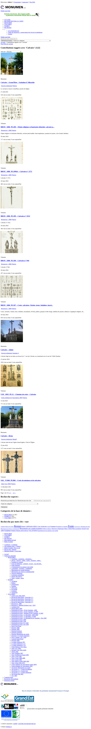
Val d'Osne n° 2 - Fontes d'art (19, 671)
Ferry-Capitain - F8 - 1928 (18, 637)
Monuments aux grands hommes (31, 528)
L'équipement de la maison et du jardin (22, 567)
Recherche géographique (11, 679)
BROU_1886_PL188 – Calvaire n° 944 (15, 261)
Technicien (14, 592)
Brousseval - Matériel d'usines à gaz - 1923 (23, 605)
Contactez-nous (8, 677)
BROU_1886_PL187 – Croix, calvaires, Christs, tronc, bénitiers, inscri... (27, 305)
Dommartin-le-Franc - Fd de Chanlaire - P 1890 (24, 611)
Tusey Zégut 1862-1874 (18, 663)
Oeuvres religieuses (6, 86)
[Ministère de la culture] (16, 708)
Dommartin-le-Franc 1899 (18, 619)
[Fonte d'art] (2, 708)
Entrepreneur (15, 584)
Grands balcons (77, 526)
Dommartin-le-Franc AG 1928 (19, 623)
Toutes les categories (10, 556)
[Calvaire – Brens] (12, 428)
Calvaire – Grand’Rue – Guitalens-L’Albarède (17, 82)
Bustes (23, 526)
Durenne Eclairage (16, 631)
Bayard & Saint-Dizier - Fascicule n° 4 (22, 600)
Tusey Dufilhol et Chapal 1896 (20, 655)
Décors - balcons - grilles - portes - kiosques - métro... (26, 560)
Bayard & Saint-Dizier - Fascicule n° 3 (22, 599)
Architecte (3, 526)
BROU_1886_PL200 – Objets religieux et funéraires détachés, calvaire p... (27, 127)
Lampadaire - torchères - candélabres (21, 568)
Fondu (48, 526)
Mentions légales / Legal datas (12, 551)
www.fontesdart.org (13, 31)
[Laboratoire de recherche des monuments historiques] (22, 708)
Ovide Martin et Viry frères (19, 647)
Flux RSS (32, 2)
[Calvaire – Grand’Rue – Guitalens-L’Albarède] (12, 74)
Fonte (71, 526)
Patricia (15, 86)
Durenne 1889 (15, 629)
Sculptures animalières (17, 575)
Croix (39, 526)
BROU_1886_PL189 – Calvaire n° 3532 (15, 216)
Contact (10, 34)
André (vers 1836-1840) (18, 595)
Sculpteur (7, 530)
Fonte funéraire (15, 565)
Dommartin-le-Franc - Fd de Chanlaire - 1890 (24, 610)
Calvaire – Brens (7, 436)
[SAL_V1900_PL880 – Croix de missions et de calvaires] (12, 472)
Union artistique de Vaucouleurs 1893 (11, 397)
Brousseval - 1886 (6, 130)
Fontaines (53, 526)
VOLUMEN (8, 24)
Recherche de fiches (6, 40)
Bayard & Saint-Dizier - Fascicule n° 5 (22, 602)
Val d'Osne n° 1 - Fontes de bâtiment (21, 669)
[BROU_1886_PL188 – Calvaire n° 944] (12, 252)
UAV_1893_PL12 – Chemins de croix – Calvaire (18, 394)
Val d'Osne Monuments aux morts (20, 667)
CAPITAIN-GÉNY (31, 526)
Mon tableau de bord (10, 540)
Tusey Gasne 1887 (16, 656)
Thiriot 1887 (14, 651)
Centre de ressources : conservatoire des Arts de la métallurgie (25, 32)
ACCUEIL (7, 19)
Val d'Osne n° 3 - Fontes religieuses (21, 672)
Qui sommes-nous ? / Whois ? (12, 546)
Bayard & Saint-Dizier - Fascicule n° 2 (22, 597)
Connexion (25, 2)
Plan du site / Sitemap (10, 549)
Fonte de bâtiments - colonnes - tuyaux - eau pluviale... (26, 564)
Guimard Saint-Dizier (17, 639)
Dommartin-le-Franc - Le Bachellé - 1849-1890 (24, 615)
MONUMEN (8, 23)
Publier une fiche (5, 11)
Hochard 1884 (15, 640)
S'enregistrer (17, 2)
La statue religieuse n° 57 (18, 643)
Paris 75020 (68, 528)
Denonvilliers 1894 (16, 608)
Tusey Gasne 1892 (16, 659)
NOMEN (7, 26)
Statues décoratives (22, 530)
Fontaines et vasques (62, 526)
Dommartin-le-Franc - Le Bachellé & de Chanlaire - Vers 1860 (28, 618)
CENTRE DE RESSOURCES (27, 723)
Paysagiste (14, 589)
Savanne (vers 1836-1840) (18, 650)
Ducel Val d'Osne (16, 626)
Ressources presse (9, 680)
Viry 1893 (14, 675)
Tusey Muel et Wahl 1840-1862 (20, 661)
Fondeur (13, 586)
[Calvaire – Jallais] (12, 341)
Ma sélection (7, 27)
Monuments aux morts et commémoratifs (22, 572)
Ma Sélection (8, 538)
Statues (13, 530)
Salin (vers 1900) (6, 484)
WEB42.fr (9, 726)
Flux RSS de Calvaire (7, 44)
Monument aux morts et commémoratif (10, 528)
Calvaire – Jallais (7, 350)
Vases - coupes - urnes (17, 578)
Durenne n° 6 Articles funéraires (20, 635)
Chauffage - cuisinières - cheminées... (21, 559)
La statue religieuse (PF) (18, 642)
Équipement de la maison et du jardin (47, 530)
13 (13, 493)
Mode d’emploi (8, 541)
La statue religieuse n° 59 (18, 645)
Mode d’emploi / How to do (12, 548)
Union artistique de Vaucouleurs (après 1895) (24, 664)
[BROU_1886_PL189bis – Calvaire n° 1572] (12, 163)
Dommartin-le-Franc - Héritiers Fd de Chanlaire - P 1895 (27, 613)
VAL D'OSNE (33, 530)
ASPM (15, 723)
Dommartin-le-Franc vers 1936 (20, 624)
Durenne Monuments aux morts (20, 634)
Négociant (14, 587)
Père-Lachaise (76, 528)
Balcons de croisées (9, 526)
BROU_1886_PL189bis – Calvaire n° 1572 (16, 171)
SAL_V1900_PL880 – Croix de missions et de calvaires (21, 480)
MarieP (15, 439)
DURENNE (44, 526)
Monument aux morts (85, 526)
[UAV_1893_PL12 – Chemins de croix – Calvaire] (12, 386)
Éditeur (13, 583)
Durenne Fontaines (16, 632)
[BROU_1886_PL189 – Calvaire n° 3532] (12, 208)
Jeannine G (16, 353)
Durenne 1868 (15, 627)
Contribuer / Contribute (10, 544)
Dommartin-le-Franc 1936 (18, 621)
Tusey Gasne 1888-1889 (18, 658)
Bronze (17, 526)
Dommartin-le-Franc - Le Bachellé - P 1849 (23, 616)
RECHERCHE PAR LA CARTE (13, 21)
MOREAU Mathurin (46, 528)
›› (15, 493)
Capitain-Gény (15, 607)
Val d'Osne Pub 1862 (17, 674)
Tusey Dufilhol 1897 (17, 653)
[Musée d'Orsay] (9, 708)
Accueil (3, 42)
